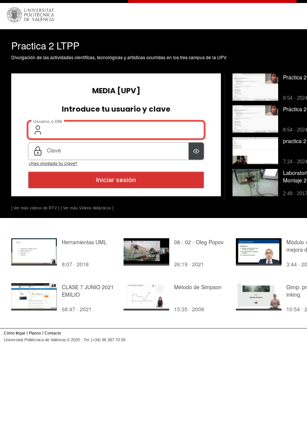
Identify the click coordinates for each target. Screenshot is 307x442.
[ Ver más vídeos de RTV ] (35, 208)
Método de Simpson (198, 287)
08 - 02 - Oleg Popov (199, 242)
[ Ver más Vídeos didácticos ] (87, 208)
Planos (35, 333)
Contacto (53, 333)
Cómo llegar (14, 333)
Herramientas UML (84, 242)
